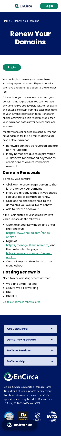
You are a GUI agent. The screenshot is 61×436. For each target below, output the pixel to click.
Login (49, 6)
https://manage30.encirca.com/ (28, 245)
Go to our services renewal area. (22, 302)
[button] (30, 329)
